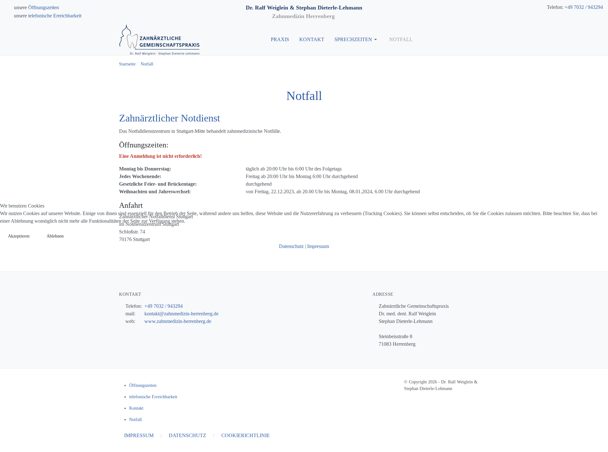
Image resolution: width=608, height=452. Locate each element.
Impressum (318, 246)
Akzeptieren (18, 236)
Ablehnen (55, 236)
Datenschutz (291, 246)
